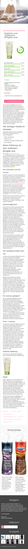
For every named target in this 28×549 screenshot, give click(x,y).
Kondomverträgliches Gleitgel (8, 419)
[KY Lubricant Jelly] (3, 537)
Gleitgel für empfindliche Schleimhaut (9, 416)
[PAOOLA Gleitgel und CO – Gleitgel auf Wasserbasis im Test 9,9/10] (22, 537)
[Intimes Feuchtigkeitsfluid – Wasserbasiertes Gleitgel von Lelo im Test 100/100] (22, 541)
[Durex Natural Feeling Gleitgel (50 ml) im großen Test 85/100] (21, 454)
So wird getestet (5, 513)
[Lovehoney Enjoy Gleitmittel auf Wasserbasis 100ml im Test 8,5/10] (17, 537)
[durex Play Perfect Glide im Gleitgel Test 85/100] (7, 454)
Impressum (4, 516)
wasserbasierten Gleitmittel (15, 193)
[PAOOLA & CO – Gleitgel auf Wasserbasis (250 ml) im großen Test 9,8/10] (17, 541)
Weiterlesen (5, 489)
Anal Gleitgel (13, 411)
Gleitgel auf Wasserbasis (7, 414)
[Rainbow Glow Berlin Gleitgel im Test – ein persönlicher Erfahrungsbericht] (8, 541)
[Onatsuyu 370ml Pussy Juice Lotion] (12, 537)
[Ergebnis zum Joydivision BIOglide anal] (9, 50)
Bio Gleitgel (19, 411)
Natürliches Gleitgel (18, 419)
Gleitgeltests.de (9, 4)
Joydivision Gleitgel (20, 416)
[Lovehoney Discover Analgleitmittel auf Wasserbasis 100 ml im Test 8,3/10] (3, 541)
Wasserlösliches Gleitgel (7, 421)
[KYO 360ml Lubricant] (8, 537)
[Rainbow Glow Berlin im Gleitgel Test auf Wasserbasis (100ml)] (12, 541)
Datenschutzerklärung (6, 518)
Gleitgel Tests (6, 411)
